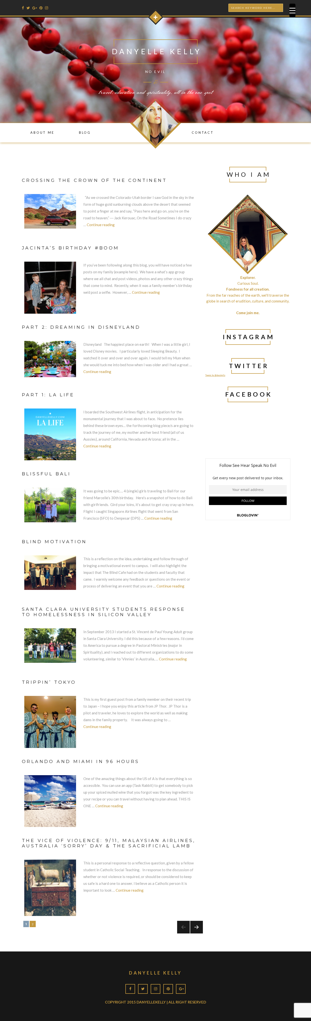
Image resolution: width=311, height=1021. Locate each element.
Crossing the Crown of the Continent (94, 180)
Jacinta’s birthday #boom (70, 248)
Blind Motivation (54, 541)
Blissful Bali (46, 474)
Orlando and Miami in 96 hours (80, 761)
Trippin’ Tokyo (49, 682)
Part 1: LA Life (48, 395)
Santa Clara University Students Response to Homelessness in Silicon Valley (103, 612)
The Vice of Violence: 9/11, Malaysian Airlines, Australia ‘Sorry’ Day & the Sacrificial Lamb (109, 843)
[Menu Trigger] (292, 10)
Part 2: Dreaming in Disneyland (81, 327)
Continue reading (101, 224)
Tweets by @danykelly (215, 375)
